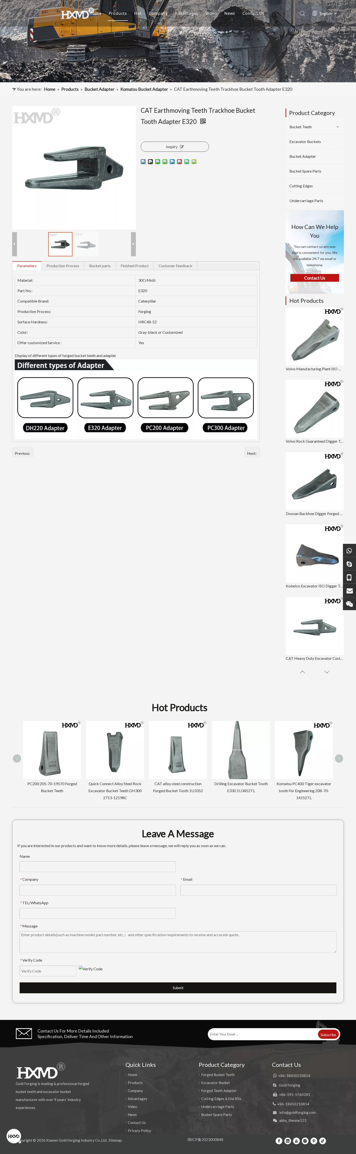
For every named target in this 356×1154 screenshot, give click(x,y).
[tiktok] (322, 1140)
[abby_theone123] (349, 603)
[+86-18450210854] (349, 577)
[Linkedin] (287, 1140)
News (229, 13)
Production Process (62, 265)
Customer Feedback (175, 265)
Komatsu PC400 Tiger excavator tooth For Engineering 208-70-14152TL (241, 790)
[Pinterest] (313, 1140)
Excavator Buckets (305, 141)
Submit (178, 988)
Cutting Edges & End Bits (221, 1098)
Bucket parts (100, 265)
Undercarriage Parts (306, 200)
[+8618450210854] (349, 550)
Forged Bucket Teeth (218, 1074)
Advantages (186, 13)
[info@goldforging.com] (349, 590)
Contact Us (253, 13)
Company (158, 13)
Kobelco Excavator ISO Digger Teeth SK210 (315, 586)
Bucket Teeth (300, 126)
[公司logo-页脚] (41, 1070)
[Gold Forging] (349, 563)
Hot (137, 13)
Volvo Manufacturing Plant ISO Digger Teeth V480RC (315, 368)
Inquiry (172, 146)
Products (118, 13)
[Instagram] (305, 1140)
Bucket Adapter (302, 156)
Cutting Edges (301, 185)
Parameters (27, 265)
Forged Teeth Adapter (219, 1090)
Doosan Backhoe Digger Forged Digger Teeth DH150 (315, 513)
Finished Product (135, 265)
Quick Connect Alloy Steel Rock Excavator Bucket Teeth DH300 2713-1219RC (52, 790)
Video (211, 13)
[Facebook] (279, 1140)
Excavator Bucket (215, 1082)
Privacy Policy (139, 1130)
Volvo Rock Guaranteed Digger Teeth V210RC (315, 441)
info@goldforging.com (297, 1112)
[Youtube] (296, 1140)
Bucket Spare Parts (305, 171)
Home (95, 13)
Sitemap (115, 1140)
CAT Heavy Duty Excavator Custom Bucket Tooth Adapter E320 (315, 658)
